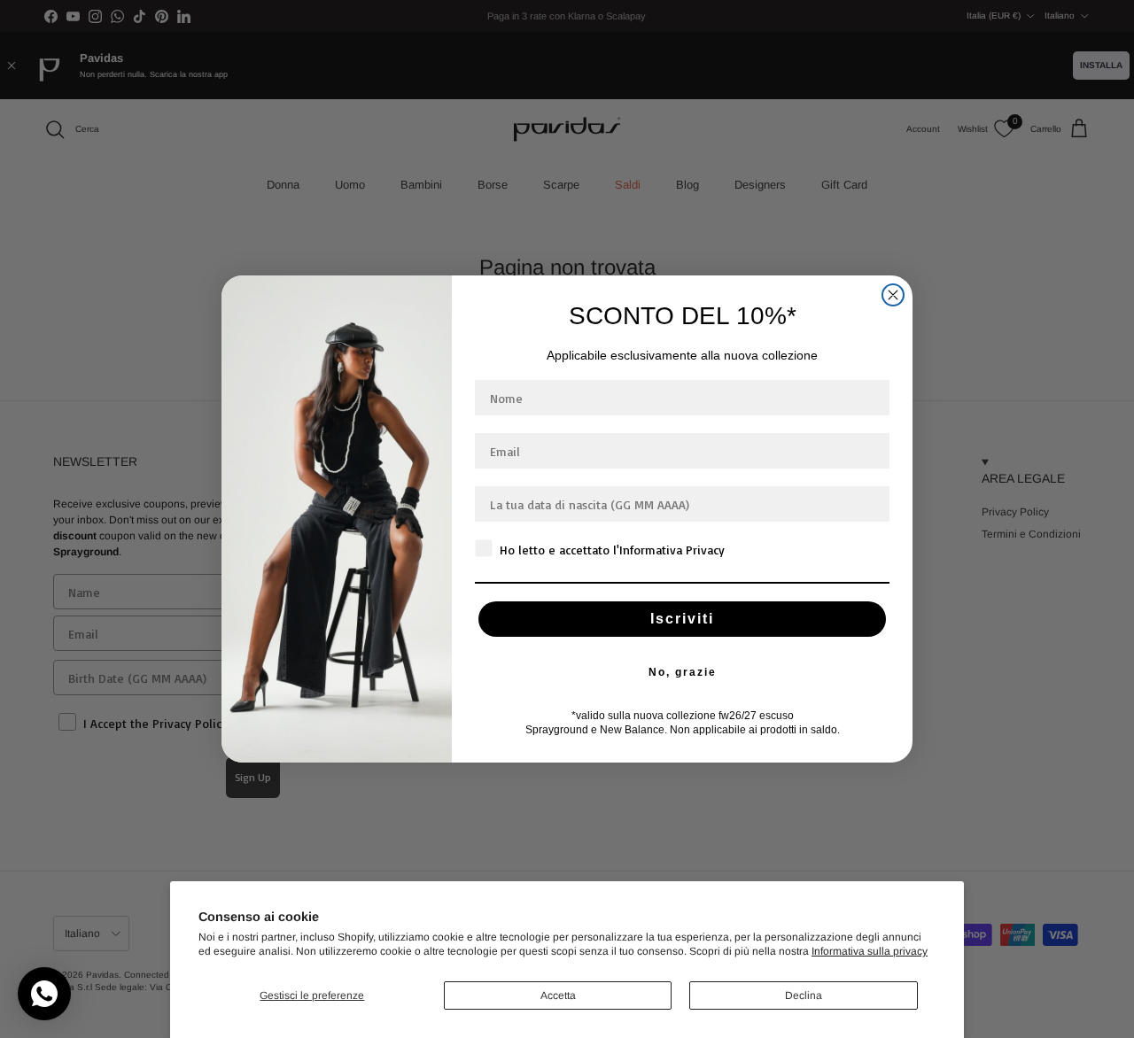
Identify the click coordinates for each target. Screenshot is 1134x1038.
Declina (803, 995)
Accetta (558, 995)
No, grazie (683, 672)
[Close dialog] (893, 295)
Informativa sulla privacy (870, 951)
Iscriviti (682, 618)
